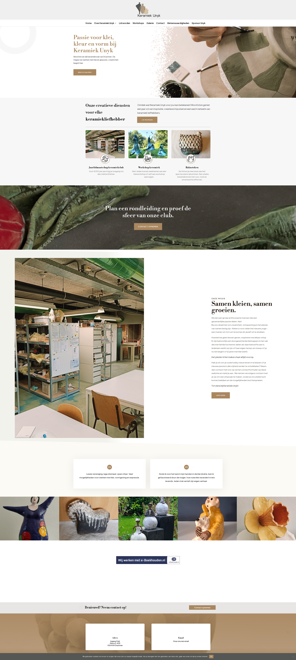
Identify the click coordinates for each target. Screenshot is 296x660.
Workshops (138, 23)
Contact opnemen (202, 607)
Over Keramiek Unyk (104, 23)
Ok (211, 656)
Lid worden (124, 23)
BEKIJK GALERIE (85, 72)
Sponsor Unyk (198, 23)
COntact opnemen (148, 226)
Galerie (150, 23)
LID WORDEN (147, 120)
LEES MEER (220, 395)
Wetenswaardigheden (178, 23)
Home (89, 23)
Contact (160, 23)
